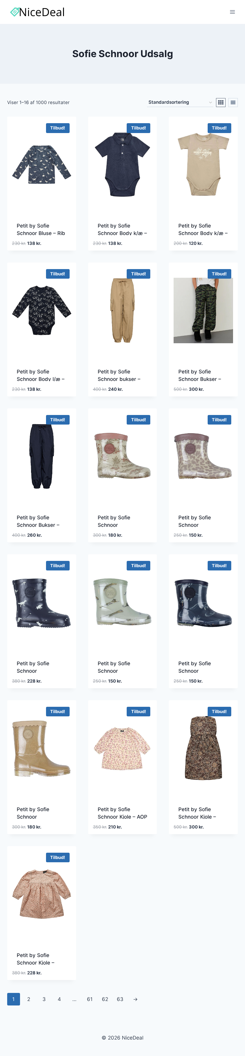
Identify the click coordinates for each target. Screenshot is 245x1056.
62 (105, 999)
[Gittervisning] (221, 102)
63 (120, 999)
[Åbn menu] (232, 11)
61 (90, 999)
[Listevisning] (233, 102)
